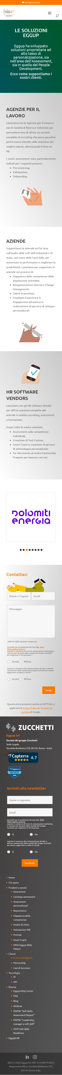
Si (13, 834)
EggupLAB (14, 1037)
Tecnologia (14, 972)
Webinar (17, 1005)
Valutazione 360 (21, 929)
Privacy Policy (30, 707)
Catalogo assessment (24, 896)
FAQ (15, 995)
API (15, 981)
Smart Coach (19, 939)
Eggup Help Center (23, 990)
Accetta (15, 661)
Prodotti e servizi (18, 887)
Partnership (19, 962)
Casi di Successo (21, 967)
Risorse (12, 986)
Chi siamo (14, 882)
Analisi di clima (21, 924)
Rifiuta (27, 661)
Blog (15, 1000)
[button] (21, 550)
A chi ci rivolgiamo (22, 957)
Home (12, 877)
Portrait (17, 934)
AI (14, 976)
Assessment (19, 891)
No (36, 834)
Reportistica (19, 910)
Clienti (12, 953)
